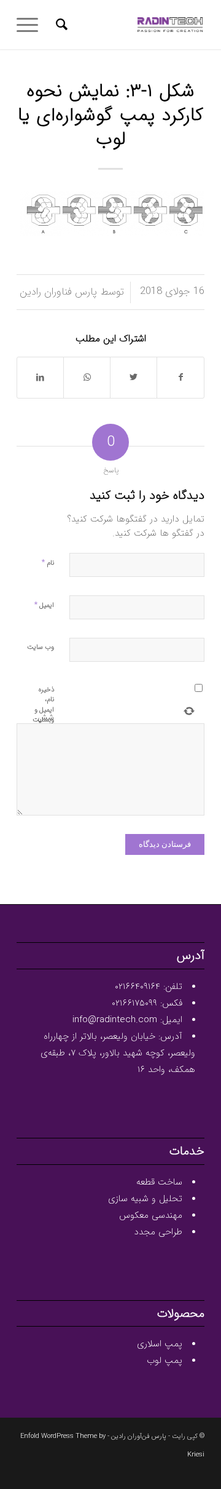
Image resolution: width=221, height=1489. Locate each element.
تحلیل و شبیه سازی (145, 1198)
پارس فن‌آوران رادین (138, 1436)
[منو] (31, 24)
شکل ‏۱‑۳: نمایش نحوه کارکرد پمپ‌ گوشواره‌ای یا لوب (110, 115)
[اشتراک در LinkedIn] (40, 377)
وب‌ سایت (40, 647)
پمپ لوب (164, 1360)
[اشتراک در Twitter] (133, 377)
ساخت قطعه (159, 1182)
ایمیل (44, 604)
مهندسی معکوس (150, 1215)
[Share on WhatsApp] (87, 377)
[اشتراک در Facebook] (180, 377)
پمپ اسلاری (159, 1343)
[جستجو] (60, 24)
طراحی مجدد (158, 1232)
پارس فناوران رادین (58, 292)
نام (48, 562)
